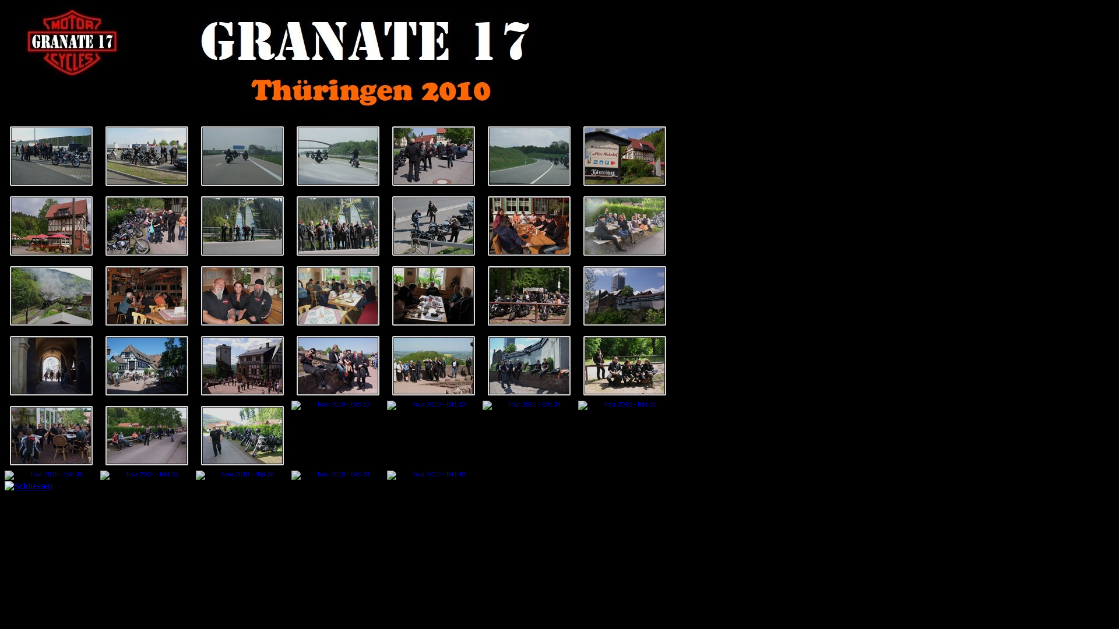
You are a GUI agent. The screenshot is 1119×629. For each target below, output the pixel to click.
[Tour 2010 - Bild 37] (146, 475)
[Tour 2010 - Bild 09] (146, 226)
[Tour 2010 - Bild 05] (433, 156)
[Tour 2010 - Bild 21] (624, 296)
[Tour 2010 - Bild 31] (242, 436)
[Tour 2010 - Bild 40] (433, 475)
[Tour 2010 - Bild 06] (529, 156)
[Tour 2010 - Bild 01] (51, 156)
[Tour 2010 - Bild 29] (51, 436)
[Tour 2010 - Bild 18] (338, 296)
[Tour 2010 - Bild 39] (338, 475)
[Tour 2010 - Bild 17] (242, 296)
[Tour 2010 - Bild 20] (529, 296)
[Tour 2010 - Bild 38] (242, 475)
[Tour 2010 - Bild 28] (624, 366)
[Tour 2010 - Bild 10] (242, 226)
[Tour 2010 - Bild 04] (338, 156)
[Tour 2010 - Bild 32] (338, 405)
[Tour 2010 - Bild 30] (146, 436)
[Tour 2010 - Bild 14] (624, 226)
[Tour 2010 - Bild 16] (146, 296)
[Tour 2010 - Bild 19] (433, 296)
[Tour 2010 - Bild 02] (146, 156)
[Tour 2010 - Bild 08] (51, 226)
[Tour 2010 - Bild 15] (51, 296)
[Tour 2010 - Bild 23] (146, 366)
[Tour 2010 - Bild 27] (529, 366)
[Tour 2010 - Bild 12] (433, 226)
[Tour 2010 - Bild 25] (338, 366)
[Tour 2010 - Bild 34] (529, 405)
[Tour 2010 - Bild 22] (51, 366)
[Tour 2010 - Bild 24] (242, 366)
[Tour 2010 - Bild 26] (433, 366)
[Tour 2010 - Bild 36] (51, 475)
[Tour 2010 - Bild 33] (433, 405)
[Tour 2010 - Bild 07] (624, 156)
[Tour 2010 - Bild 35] (624, 405)
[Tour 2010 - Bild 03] (242, 156)
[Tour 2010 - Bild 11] (338, 226)
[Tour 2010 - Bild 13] (529, 226)
